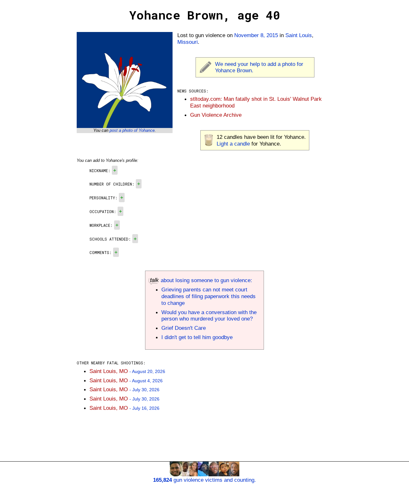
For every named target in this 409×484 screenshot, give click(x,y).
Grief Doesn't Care (183, 328)
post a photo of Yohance (132, 130)
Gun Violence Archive (216, 115)
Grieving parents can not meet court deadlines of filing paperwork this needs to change (208, 296)
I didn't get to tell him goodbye (197, 337)
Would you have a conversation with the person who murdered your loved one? (209, 315)
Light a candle (233, 143)
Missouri (187, 42)
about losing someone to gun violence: (205, 280)
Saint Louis (298, 35)
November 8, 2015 (256, 35)
